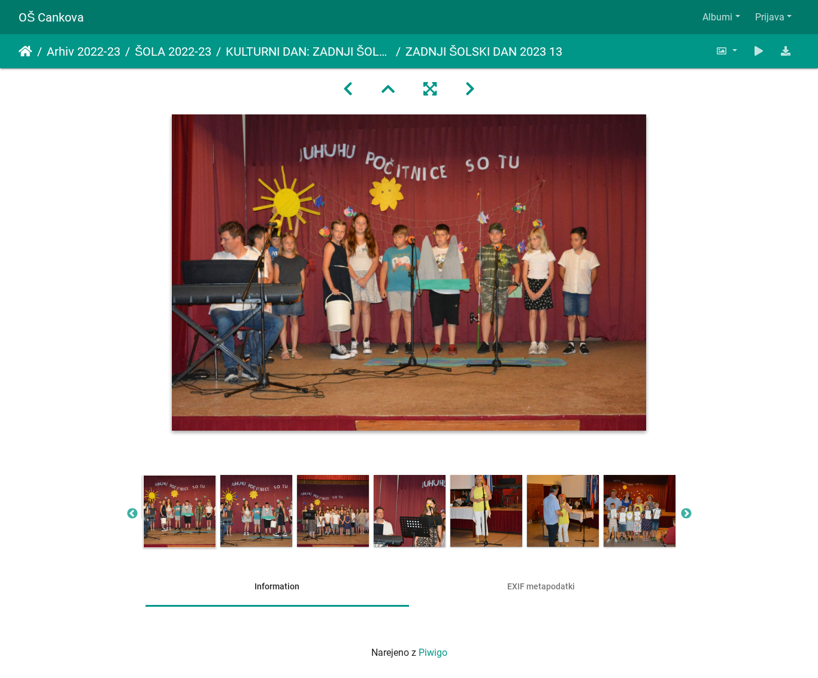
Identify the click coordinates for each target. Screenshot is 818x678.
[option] (179, 511)
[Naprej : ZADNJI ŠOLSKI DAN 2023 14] (470, 89)
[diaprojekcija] (758, 51)
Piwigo (433, 652)
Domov (25, 51)
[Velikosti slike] (726, 51)
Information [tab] (277, 586)
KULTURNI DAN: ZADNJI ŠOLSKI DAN (308, 51)
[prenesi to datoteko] (785, 51)
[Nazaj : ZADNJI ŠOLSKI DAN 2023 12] (348, 89)
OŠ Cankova (51, 17)
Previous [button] (132, 514)
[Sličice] (388, 89)
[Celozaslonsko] (430, 89)
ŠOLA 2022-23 (173, 51)
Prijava (769, 17)
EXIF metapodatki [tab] (541, 586)
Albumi (717, 17)
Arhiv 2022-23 (83, 51)
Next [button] (686, 514)
